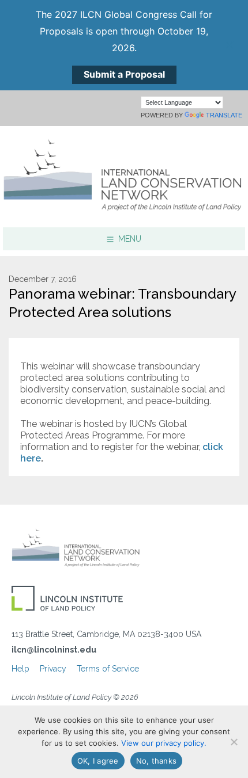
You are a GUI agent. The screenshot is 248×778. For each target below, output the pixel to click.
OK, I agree (98, 760)
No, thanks (156, 760)
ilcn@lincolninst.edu (54, 649)
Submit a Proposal (124, 74)
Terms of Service (108, 668)
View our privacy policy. (163, 743)
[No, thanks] (233, 742)
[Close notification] (229, 45)
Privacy (53, 668)
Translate (224, 115)
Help (20, 668)
